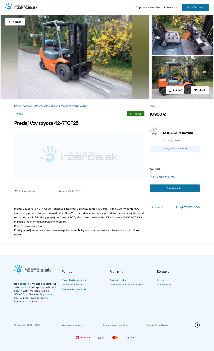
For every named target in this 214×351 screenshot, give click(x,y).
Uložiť (201, 90)
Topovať (137, 113)
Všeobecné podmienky (73, 325)
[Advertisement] (79, 155)
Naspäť (17, 21)
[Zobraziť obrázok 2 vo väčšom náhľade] (182, 34)
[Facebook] (197, 325)
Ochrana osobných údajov (115, 325)
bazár (17, 290)
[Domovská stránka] (21, 7)
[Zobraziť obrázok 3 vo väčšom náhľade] (182, 77)
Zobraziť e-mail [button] (166, 177)
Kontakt (161, 280)
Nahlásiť (159, 207)
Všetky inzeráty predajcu (175, 148)
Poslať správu (175, 188)
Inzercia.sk (23, 283)
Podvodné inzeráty (72, 284)
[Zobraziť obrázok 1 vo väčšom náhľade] (75, 56)
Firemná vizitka (118, 280)
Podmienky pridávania (157, 325)
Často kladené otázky (74, 280)
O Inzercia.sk (164, 284)
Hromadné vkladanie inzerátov (126, 284)
